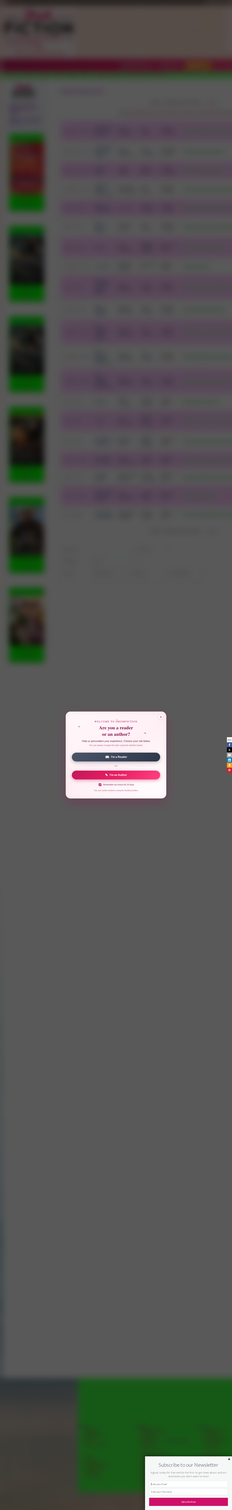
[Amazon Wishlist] (229, 765)
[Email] (229, 755)
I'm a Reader (116, 757)
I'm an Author (116, 775)
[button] (188, 1464)
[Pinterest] (229, 770)
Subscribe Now (188, 1501)
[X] (229, 749)
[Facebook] (229, 744)
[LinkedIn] (229, 760)
